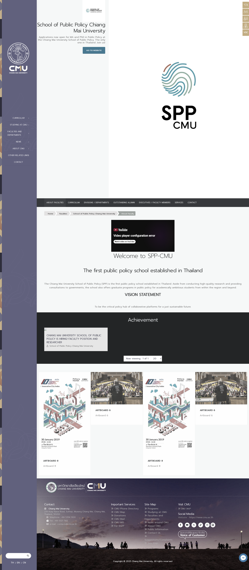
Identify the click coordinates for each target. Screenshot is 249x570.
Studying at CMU (157, 512)
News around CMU (158, 522)
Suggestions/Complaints (158, 539)
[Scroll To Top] (244, 567)
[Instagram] (207, 525)
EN (18, 562)
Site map (152, 543)
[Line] (213, 525)
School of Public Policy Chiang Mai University (94, 213)
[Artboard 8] (64, 413)
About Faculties (55, 202)
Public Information (157, 529)
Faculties (63, 213)
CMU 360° (185, 508)
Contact (18, 162)
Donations (119, 515)
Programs (152, 508)
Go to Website (94, 50)
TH (12, 562)
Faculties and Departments (154, 517)
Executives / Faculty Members (154, 202)
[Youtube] (187, 525)
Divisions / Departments (96, 202)
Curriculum (74, 202)
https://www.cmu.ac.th (201, 517)
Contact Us (153, 533)
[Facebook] (180, 525)
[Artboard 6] (117, 388)
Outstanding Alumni (124, 202)
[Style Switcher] (246, 12)
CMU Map (119, 512)
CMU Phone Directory (126, 508)
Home (50, 213)
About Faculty (127, 213)
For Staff (118, 526)
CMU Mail (119, 519)
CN (24, 562)
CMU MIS (118, 522)
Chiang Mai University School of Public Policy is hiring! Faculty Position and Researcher (74, 339)
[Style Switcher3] (246, 5)
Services (179, 202)
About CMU (154, 526)
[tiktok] (200, 525)
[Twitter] (194, 525)
